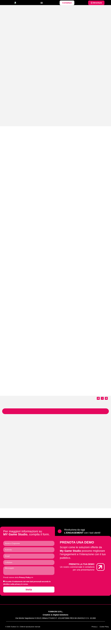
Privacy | (94, 627)
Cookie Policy (104, 627)
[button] (41, 3)
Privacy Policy (25, 577)
